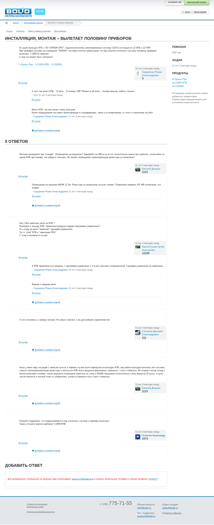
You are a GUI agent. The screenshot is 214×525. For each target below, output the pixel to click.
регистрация (200, 12)
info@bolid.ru (144, 507)
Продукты (20, 31)
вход (187, 12)
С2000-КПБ (43, 64)
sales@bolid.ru (170, 507)
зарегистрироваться (82, 479)
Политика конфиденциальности (41, 512)
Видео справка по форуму (39, 31)
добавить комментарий (47, 130)
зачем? (153, 479)
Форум (16, 23)
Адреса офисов (172, 513)
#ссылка (22, 82)
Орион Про (27, 64)
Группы (9, 31)
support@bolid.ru (146, 516)
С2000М (57, 64)
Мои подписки (60, 31)
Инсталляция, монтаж (33, 23)
